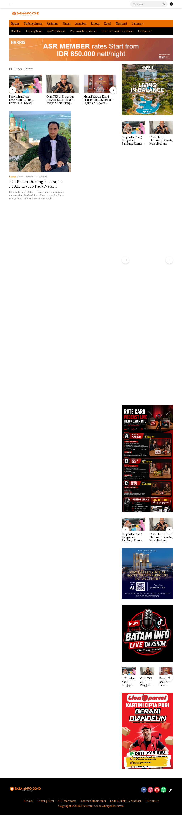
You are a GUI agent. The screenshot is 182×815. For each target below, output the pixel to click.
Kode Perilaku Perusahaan (117, 31)
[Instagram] (150, 790)
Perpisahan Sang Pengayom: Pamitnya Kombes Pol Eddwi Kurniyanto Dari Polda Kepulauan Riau (22, 100)
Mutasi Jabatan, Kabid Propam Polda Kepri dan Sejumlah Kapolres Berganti (98, 100)
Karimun (52, 23)
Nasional (121, 23)
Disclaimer (145, 31)
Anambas (80, 23)
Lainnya (136, 23)
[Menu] (11, 4)
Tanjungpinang (33, 23)
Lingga (95, 23)
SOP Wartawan (56, 31)
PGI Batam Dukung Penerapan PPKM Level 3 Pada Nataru (36, 184)
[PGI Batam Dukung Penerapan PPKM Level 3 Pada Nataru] (40, 141)
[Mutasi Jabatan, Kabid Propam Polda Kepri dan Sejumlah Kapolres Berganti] (100, 84)
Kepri (107, 23)
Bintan (66, 23)
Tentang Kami (34, 31)
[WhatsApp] (163, 790)
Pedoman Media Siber (83, 31)
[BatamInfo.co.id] (24, 13)
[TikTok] (170, 790)
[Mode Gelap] (171, 4)
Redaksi (16, 31)
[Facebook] (144, 790)
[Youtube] (157, 790)
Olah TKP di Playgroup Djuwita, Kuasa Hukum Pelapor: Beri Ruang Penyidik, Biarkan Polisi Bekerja (60, 100)
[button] (164, 4)
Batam (15, 23)
